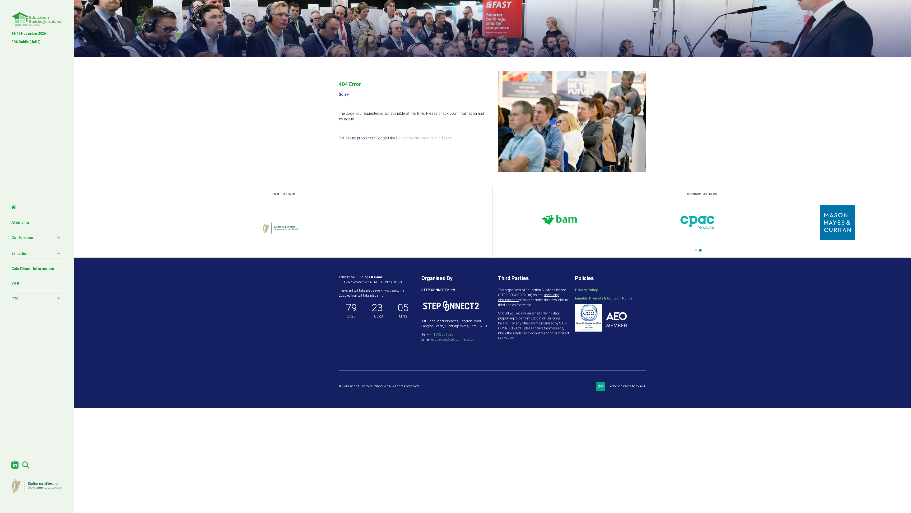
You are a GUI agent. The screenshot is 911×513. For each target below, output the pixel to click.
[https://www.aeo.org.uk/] (616, 330)
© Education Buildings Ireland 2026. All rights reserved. (379, 386)
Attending (20, 222)
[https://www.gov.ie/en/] (37, 494)
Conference (22, 237)
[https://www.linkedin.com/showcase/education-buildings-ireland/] (15, 467)
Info (15, 298)
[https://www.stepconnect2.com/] (451, 313)
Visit (15, 283)
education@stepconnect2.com (454, 339)
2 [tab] (701, 250)
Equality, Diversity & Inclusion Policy (603, 298)
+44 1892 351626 (440, 334)
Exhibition (19, 253)
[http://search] (25, 467)
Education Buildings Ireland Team (423, 138)
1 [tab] (696, 250)
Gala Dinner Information (32, 268)
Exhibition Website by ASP (627, 386)
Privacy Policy (586, 290)
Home (37, 207)
